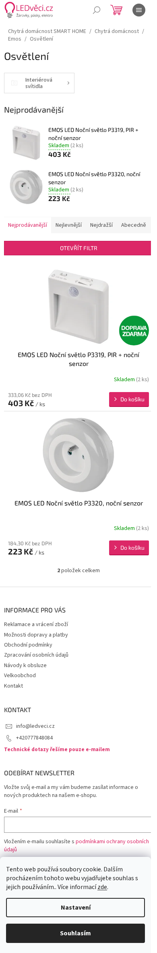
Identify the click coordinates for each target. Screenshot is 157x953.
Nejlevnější (69, 225)
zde (102, 887)
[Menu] (139, 10)
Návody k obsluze (25, 665)
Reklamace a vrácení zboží (36, 624)
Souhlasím (75, 933)
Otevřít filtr (78, 247)
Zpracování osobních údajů (36, 655)
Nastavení (76, 907)
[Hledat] (97, 10)
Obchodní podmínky (28, 645)
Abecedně (133, 225)
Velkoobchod (20, 676)
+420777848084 (34, 738)
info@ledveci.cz (35, 726)
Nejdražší (101, 225)
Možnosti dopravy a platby (36, 635)
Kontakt (13, 686)
